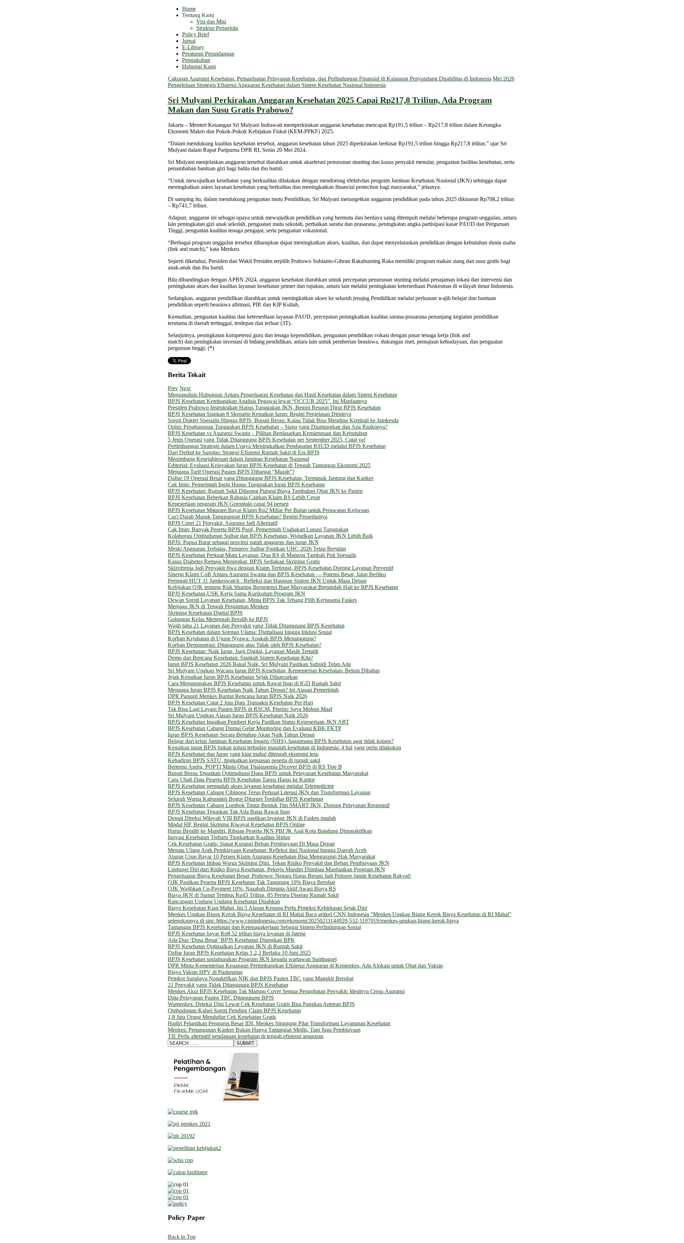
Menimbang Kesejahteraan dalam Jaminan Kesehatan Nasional (238, 459)
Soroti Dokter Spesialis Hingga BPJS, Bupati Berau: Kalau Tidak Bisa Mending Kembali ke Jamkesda (283, 420)
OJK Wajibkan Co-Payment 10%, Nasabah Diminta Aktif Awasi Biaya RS (252, 889)
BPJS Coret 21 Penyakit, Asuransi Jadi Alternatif (223, 523)
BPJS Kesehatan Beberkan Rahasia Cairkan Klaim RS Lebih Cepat (244, 497)
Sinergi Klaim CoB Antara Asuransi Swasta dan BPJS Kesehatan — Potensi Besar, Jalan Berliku (277, 574)
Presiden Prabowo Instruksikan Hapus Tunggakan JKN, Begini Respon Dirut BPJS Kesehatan (274, 407)
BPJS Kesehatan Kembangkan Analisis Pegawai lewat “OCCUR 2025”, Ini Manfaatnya (267, 401)
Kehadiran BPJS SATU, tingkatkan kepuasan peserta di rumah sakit (244, 760)
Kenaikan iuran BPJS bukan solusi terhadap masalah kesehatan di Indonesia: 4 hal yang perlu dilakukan (284, 747)
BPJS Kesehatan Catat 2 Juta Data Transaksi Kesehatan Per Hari (240, 703)
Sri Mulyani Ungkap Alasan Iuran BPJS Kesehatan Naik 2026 (238, 715)
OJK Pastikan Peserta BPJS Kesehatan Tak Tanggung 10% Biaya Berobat (251, 882)
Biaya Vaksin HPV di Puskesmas (205, 972)
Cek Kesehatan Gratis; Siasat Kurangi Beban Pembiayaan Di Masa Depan (251, 844)
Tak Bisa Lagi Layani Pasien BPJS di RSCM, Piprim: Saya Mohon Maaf (250, 709)
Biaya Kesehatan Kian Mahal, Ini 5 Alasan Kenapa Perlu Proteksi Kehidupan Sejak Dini (267, 908)
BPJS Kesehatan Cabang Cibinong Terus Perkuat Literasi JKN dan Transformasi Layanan (269, 792)
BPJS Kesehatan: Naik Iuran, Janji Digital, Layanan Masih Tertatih (243, 651)
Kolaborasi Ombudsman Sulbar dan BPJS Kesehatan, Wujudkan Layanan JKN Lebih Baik (270, 536)
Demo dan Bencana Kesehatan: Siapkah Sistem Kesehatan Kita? (240, 658)
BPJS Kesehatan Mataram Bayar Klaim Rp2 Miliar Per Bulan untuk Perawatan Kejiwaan (268, 510)
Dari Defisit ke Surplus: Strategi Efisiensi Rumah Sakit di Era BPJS (244, 452)
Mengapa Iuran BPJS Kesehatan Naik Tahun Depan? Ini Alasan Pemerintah (253, 690)
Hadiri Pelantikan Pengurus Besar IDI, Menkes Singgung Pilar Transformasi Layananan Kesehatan (279, 1023)
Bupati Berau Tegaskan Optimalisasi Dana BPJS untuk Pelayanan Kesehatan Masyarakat (268, 773)
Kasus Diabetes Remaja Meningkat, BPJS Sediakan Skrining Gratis (244, 561)
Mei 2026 (503, 79)
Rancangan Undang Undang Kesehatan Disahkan (224, 901)
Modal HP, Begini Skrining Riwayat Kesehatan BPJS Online (236, 824)
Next (185, 388)
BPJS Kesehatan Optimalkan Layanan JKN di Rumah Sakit (235, 946)
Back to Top (182, 1237)
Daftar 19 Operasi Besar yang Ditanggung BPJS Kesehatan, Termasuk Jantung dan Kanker (270, 478)
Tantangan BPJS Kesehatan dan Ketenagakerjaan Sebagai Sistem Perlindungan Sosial (264, 927)
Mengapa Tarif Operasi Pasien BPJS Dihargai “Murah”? (231, 472)
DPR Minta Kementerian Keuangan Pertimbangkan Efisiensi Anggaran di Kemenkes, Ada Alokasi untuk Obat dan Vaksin (305, 966)
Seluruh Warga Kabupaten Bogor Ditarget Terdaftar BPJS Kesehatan (245, 799)
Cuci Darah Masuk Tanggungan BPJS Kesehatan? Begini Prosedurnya (247, 517)
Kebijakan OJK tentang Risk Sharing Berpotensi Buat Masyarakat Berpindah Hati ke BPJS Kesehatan (283, 587)
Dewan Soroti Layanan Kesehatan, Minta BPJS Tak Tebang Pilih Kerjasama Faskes (262, 600)
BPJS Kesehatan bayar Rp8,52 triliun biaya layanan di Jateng (237, 933)
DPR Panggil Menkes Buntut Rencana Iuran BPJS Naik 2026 (237, 696)
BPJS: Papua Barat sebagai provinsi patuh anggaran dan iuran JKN (243, 542)
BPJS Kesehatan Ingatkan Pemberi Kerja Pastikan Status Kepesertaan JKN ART (258, 722)
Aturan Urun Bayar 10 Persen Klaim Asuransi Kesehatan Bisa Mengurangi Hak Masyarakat (271, 856)
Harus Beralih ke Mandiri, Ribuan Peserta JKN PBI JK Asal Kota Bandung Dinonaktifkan (270, 831)
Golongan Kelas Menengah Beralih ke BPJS (218, 619)
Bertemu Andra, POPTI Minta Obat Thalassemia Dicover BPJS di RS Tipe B (255, 767)
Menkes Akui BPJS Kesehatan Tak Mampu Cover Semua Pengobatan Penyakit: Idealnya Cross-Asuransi (286, 991)
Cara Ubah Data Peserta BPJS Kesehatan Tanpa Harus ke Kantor (241, 780)
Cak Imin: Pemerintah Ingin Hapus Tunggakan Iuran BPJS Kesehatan (246, 484)
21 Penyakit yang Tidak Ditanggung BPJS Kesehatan (228, 985)
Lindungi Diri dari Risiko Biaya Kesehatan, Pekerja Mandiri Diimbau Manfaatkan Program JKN (276, 869)
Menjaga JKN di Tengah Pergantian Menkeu (218, 606)
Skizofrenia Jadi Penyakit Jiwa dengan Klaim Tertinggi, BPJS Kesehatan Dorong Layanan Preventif (280, 568)
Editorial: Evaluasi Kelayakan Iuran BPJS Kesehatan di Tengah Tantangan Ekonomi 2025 (269, 465)
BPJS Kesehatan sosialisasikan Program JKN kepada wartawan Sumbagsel (252, 959)
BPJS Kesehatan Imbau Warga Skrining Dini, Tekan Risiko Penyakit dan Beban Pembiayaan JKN (278, 863)
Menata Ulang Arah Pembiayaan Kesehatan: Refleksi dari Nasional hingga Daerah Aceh (267, 850)
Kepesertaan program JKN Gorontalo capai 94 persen (228, 504)
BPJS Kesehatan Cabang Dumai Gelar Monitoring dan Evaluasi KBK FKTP (254, 728)
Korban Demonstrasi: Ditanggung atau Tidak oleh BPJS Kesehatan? (244, 645)
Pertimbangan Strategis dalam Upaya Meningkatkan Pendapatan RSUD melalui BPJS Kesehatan (277, 446)
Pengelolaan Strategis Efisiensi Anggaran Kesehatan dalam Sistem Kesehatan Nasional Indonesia (277, 85)
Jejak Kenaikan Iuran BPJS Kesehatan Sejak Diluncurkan (233, 677)
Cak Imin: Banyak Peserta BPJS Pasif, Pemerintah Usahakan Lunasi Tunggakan (258, 529)
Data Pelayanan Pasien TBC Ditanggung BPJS (221, 998)
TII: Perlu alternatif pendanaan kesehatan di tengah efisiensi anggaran (245, 1036)
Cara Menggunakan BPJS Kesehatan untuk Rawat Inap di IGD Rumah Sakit (254, 683)
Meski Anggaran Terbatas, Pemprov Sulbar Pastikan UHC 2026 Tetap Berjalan (257, 549)
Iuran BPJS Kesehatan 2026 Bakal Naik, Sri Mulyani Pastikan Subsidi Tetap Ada (259, 664)
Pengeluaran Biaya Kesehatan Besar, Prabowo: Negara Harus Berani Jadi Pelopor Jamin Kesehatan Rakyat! (289, 876)
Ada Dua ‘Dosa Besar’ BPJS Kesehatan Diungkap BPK (231, 940)
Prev (173, 388)
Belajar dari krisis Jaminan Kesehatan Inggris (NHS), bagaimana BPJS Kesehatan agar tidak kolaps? (281, 741)
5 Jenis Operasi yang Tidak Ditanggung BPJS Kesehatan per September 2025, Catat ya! (267, 440)
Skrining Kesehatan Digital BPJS (205, 613)
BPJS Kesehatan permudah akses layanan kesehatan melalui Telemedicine (251, 786)
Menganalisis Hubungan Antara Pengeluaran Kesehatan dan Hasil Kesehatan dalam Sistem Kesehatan (282, 395)
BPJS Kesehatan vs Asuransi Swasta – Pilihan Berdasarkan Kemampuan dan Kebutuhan (267, 433)
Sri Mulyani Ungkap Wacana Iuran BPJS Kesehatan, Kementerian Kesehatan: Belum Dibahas (274, 670)
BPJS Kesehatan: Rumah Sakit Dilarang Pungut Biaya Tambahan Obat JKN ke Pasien (265, 491)
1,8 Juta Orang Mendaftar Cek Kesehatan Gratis (222, 1017)
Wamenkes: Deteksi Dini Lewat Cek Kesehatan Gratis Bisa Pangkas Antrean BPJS (261, 1004)
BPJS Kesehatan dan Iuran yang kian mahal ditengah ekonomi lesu (243, 754)
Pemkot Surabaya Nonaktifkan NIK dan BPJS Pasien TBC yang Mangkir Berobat (260, 978)
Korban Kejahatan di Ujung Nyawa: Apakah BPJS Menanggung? (242, 638)
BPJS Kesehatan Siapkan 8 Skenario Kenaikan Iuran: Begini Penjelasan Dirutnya (259, 414)
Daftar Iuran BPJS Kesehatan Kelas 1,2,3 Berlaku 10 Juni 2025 (239, 953)
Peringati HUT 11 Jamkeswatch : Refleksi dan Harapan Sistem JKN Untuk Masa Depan (267, 581)
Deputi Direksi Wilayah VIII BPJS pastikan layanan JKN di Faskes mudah (252, 818)
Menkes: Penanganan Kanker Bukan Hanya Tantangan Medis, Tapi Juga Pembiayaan (264, 1030)
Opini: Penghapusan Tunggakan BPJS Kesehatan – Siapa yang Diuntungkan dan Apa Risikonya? (278, 427)
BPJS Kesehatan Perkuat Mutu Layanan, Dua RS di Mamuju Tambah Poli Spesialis (262, 555)
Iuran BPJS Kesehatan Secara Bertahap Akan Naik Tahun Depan (241, 735)
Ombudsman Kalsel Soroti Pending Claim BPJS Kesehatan (234, 1010)
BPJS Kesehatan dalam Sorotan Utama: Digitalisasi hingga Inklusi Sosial (250, 632)
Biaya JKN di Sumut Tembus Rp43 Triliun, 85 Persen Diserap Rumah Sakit (253, 895)
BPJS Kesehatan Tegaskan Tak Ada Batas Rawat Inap (229, 812)
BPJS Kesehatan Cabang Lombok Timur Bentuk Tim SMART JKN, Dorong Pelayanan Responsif (279, 805)
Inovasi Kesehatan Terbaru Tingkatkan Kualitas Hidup (229, 837)
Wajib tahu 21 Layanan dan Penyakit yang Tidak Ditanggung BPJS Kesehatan (256, 626)
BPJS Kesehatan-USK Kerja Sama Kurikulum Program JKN (236, 593)
